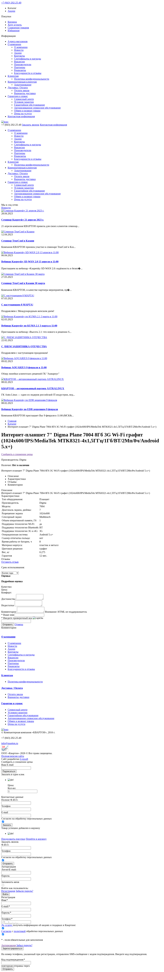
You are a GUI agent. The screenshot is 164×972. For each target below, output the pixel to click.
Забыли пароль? (24, 891)
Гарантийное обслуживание (29, 104)
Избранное (14, 30)
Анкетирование (22, 84)
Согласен (6, 931)
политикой (20, 931)
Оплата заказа (21, 90)
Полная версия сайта (12, 756)
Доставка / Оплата (18, 87)
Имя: (4, 900)
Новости (19, 50)
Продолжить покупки (13, 839)
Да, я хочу (7, 925)
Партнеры (19, 67)
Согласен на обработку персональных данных (26, 818)
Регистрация (8, 891)
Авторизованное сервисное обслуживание (37, 107)
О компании (14, 44)
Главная (12, 421)
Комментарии (8, 611)
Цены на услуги (23, 113)
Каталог (12, 423)
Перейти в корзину (36, 839)
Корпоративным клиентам (22, 81)
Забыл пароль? (24, 945)
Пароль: (5, 875)
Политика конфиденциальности (31, 79)
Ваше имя (7, 614)
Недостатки (7, 605)
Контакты (19, 55)
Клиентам (13, 76)
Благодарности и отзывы (27, 73)
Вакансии (19, 61)
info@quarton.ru (9, 743)
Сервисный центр (24, 99)
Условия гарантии (24, 102)
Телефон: (6, 919)
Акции (11, 11)
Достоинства (8, 599)
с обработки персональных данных (32, 931)
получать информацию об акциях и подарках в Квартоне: (38, 925)
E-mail (4, 812)
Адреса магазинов (18, 41)
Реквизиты (20, 70)
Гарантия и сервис (18, 96)
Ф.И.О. (5, 844)
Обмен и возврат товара (27, 110)
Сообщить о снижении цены (17, 454)
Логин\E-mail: (8, 869)
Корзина (12, 22)
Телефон (6, 806)
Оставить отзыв (10, 562)
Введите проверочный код (16, 618)
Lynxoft (24, 759)
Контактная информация (21, 116)
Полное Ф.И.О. (9, 799)
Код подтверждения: (13, 959)
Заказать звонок (30, 124)
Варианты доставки (25, 93)
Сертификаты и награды (27, 58)
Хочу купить (15, 24)
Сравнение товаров (18, 27)
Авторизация (8, 945)
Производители (22, 64)
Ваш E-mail (7, 764)
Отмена (19, 624)
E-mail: (5, 906)
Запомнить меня (10, 882)
